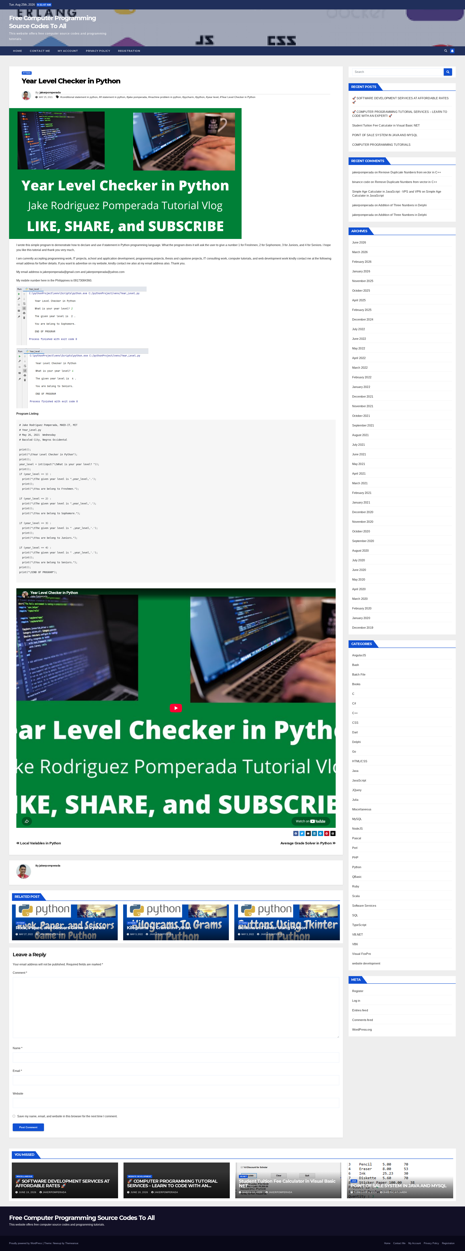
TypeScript (359, 924)
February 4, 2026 (366, 1192)
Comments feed (362, 1020)
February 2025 (362, 309)
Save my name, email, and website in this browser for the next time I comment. (67, 1116)
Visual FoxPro (361, 953)
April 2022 (359, 358)
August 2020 (360, 550)
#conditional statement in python (79, 97)
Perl (355, 847)
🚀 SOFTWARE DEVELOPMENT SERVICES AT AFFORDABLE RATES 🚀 (62, 1183)
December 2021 (362, 396)
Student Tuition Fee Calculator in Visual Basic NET (386, 125)
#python (200, 97)
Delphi (356, 742)
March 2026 (360, 252)
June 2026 (359, 242)
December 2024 (362, 319)
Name (17, 1048)
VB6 (355, 944)
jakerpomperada (50, 92)
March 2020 (360, 598)
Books (356, 684)
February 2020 (362, 608)
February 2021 (362, 492)
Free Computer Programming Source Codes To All (82, 1218)
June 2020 (359, 569)
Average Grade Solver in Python (306, 843)
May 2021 (358, 464)
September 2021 (363, 425)
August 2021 (360, 435)
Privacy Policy (98, 51)
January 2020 (361, 618)
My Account (68, 51)
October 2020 (361, 531)
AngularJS (359, 655)
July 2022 (358, 329)
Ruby (355, 886)
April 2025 (359, 300)
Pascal (356, 838)
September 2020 (363, 541)
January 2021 (361, 502)
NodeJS (357, 828)
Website (18, 1093)
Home (17, 51)
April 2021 (359, 473)
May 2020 (358, 579)
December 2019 (362, 627)
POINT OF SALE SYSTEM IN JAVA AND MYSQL (385, 135)
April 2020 (359, 589)
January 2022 (361, 386)
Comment (20, 972)
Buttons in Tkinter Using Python (272, 927)
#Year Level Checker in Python (237, 97)
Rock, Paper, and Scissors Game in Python (60, 927)
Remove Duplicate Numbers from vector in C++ (410, 172)
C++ (355, 713)
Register (357, 991)
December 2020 (362, 512)
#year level (212, 97)
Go (354, 751)
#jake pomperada (137, 97)
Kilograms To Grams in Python (159, 927)
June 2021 (359, 454)
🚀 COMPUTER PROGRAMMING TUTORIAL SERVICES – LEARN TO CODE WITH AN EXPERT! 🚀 (172, 1186)
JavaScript (359, 780)
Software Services (364, 905)
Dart (355, 732)
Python (27, 73)
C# (354, 703)
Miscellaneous (361, 809)
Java (355, 770)
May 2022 (358, 348)
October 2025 (361, 290)
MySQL (357, 819)
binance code (361, 182)
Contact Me (40, 51)
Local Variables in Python (40, 843)
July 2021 (358, 444)
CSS (355, 722)
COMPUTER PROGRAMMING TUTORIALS (381, 144)
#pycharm (188, 97)
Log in (356, 1000)
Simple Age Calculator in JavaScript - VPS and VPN (386, 191)
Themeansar (71, 1243)
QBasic (357, 876)
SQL (355, 915)
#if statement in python (112, 97)
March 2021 (360, 483)
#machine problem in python (164, 97)
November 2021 (362, 406)
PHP (355, 857)
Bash (355, 664)
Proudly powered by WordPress (26, 1243)
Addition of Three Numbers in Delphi (402, 205)
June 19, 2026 (28, 1192)
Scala (356, 896)
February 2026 (362, 261)
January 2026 (361, 271)
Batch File (359, 674)
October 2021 (361, 415)
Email (17, 1070)
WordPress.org (362, 1029)
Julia (355, 799)
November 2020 (362, 521)
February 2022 (362, 377)
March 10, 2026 (252, 1192)
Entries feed (360, 1010)
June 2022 (359, 338)
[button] (445, 50)
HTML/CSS (359, 761)
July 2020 (358, 560)
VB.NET (357, 934)
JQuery (357, 790)
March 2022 (360, 367)
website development (366, 963)
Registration (129, 51)
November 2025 (362, 281)
